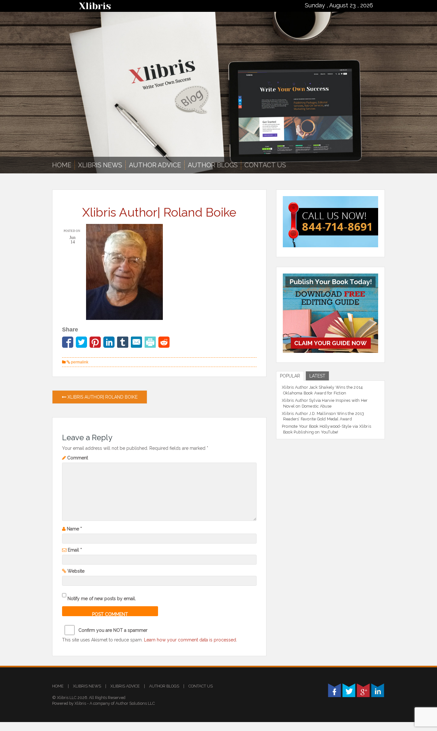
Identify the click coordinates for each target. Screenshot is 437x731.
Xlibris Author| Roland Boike (102, 397)
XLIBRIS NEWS (100, 165)
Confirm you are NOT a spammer (112, 630)
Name (74, 528)
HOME (58, 686)
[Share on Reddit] (164, 342)
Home (61, 165)
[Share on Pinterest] (95, 342)
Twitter (348, 690)
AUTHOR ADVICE (155, 165)
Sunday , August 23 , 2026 (339, 5)
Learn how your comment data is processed (190, 639)
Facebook (334, 690)
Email (75, 549)
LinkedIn (377, 690)
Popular (290, 375)
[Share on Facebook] (67, 342)
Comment (77, 457)
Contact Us (265, 165)
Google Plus (363, 690)
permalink (79, 362)
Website (76, 571)
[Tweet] (81, 342)
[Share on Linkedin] (109, 342)
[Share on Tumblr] (122, 342)
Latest (317, 375)
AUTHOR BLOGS (213, 165)
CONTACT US (200, 686)
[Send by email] (136, 342)
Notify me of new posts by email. (102, 598)
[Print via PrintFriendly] (150, 342)
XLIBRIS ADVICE (125, 686)
